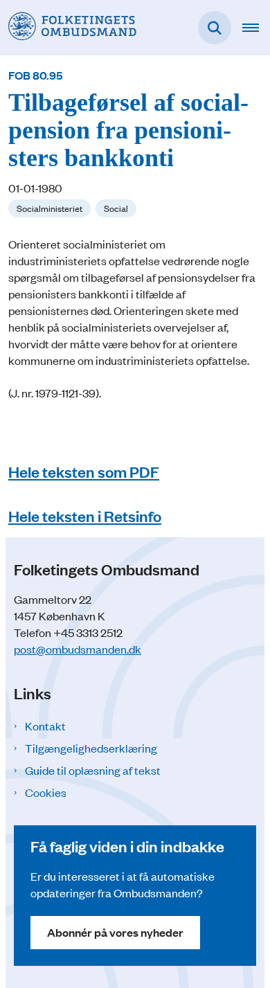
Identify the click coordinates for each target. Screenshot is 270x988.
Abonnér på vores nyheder (115, 932)
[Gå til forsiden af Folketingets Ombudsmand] (68, 27)
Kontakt (45, 725)
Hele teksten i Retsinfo (84, 515)
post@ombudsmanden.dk (77, 648)
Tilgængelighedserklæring (91, 747)
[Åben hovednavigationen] (256, 27)
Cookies (45, 792)
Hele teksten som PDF (83, 471)
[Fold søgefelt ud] (214, 27)
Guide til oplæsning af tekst (93, 770)
